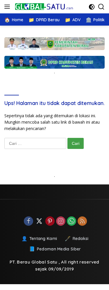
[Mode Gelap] (91, 7)
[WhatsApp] (71, 221)
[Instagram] (60, 221)
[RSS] (82, 221)
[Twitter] (39, 221)
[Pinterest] (50, 221)
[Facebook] (28, 221)
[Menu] (8, 7)
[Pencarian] (101, 7)
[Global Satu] (43, 6)
